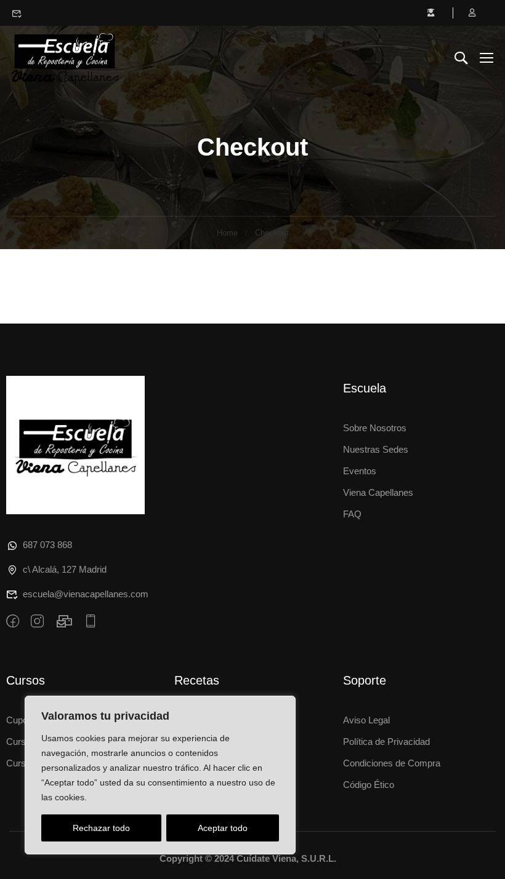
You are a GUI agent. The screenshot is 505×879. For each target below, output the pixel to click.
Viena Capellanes (378, 492)
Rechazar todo (101, 828)
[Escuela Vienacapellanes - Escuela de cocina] (64, 57)
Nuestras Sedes (375, 449)
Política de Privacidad (386, 741)
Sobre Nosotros (374, 428)
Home (227, 232)
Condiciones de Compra (391, 763)
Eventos (359, 471)
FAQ (352, 514)
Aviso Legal (366, 720)
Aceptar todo (223, 828)
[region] (160, 775)
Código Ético (368, 784)
